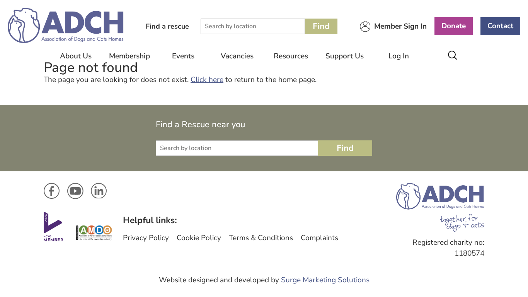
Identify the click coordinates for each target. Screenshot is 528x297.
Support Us (344, 56)
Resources (291, 56)
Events (183, 56)
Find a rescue (167, 26)
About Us (76, 56)
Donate (453, 26)
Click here (207, 80)
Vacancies (237, 56)
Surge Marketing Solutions (325, 280)
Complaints (319, 238)
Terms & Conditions (261, 238)
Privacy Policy (146, 238)
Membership (129, 56)
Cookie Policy (199, 238)
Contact (500, 26)
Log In (398, 56)
